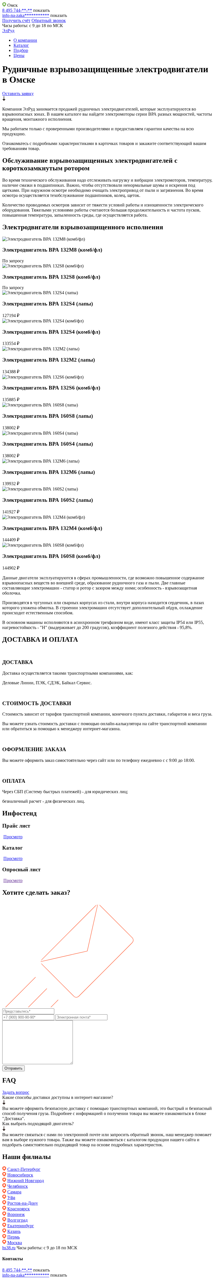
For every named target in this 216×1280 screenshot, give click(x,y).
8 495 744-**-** (17, 10)
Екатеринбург (20, 1225)
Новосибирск (20, 1175)
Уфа (11, 1197)
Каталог (21, 45)
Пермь (13, 1237)
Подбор (21, 50)
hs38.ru (8, 1247)
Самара (14, 1191)
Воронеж (16, 1214)
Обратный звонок (49, 20)
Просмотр (12, 836)
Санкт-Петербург (23, 1169)
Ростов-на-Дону (22, 1203)
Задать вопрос (15, 1092)
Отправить (13, 1068)
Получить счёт (16, 20)
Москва (14, 1242)
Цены (19, 55)
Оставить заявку (18, 93)
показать (41, 10)
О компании (25, 40)
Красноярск (18, 1208)
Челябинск (17, 1186)
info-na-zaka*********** (25, 15)
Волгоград (17, 1220)
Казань (14, 1231)
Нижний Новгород (25, 1180)
